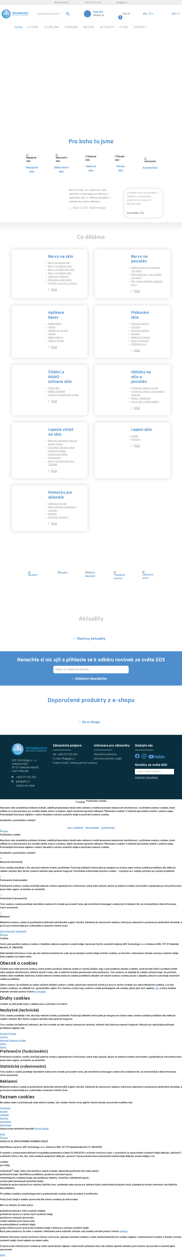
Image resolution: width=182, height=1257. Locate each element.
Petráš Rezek (42, 1129)
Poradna (71, 27)
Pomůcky (136, 327)
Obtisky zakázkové (140, 398)
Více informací (7, 931)
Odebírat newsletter (146, 777)
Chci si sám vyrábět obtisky (145, 402)
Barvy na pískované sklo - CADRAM (61, 463)
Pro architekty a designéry (120, 104)
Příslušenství (54, 458)
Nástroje (52, 514)
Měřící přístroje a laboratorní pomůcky (62, 509)
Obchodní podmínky (105, 754)
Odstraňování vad (57, 504)
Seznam (4, 1118)
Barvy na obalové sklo (60, 273)
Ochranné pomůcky (58, 517)
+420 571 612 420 (92, 2)
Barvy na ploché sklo (59, 263)
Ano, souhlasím (75, 828)
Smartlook (5, 1122)
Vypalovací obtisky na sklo (144, 388)
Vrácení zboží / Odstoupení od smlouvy (70, 763)
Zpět (2, 1134)
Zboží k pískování (140, 341)
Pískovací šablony (140, 324)
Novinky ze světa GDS (151, 765)
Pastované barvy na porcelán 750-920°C (146, 276)
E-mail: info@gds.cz (64, 758)
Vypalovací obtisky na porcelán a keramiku (148, 393)
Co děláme (51, 27)
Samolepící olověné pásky (61, 447)
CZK (173, 14)
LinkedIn (4, 1115)
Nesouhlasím (92, 828)
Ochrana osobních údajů (108, 758)
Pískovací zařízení (140, 330)
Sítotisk (51, 327)
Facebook (5, 1108)
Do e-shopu (91, 722)
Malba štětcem (55, 337)
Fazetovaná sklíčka (58, 454)
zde (157, 988)
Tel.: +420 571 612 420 (65, 754)
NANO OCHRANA (56, 391)
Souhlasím (21, 931)
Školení (88, 27)
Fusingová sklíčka (57, 451)
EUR (178, 14)
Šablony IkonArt (56, 341)
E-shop (78, 104)
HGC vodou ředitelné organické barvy (146, 283)
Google (4, 1112)
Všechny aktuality (91, 638)
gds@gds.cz (122, 2)
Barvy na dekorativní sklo (61, 270)
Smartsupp (5, 1125)
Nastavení (109, 828)
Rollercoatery (55, 324)
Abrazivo (135, 334)
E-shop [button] (33, 27)
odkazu (124, 1231)
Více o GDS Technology (89, 207)
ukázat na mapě (25, 785)
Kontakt (140, 27)
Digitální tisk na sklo (58, 330)
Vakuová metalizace (58, 276)
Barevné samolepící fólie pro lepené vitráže (62, 442)
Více (54, 289)
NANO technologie (140, 337)
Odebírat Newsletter (91, 678)
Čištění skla (53, 388)
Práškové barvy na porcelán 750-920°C (145, 269)
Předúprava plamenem (60, 280)
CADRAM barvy (139, 344)
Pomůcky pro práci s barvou (62, 283)
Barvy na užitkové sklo (60, 266)
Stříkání (51, 334)
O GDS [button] (124, 27)
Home (19, 27)
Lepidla (134, 436)
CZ (150, 14)
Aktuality (107, 27)
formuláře (40, 992)
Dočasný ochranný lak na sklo (63, 395)
